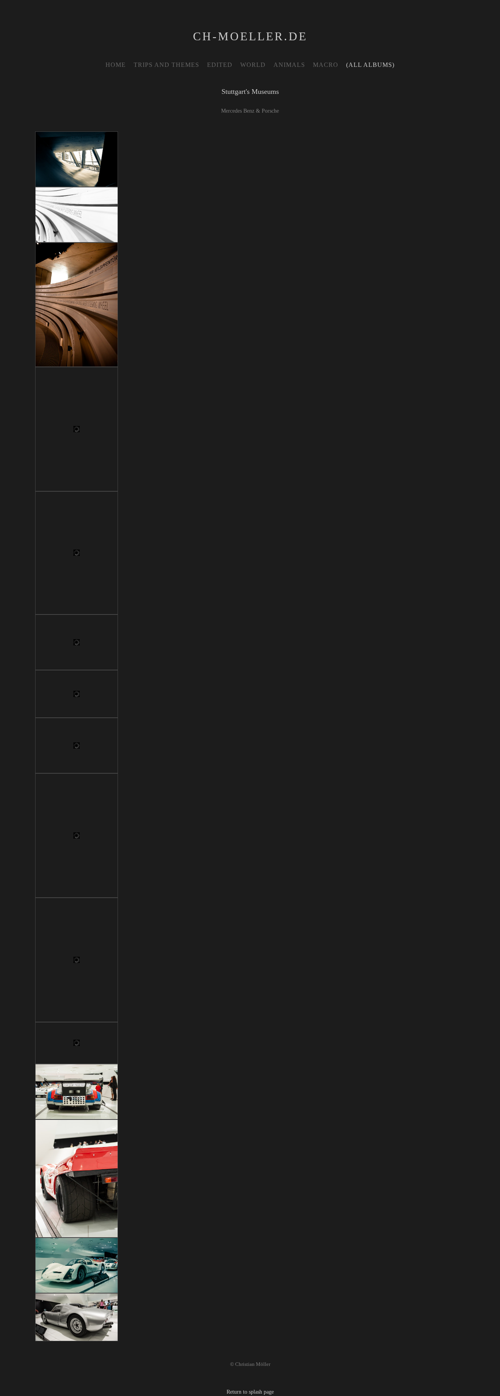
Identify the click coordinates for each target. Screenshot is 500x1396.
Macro (325, 64)
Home (115, 64)
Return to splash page (250, 1392)
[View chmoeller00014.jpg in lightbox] (76, 1265)
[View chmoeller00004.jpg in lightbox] (76, 1317)
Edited (219, 64)
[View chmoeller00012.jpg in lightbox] (76, 1091)
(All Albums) (370, 64)
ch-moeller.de (250, 36)
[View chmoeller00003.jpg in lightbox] (76, 159)
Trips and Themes (166, 64)
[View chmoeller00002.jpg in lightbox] (76, 215)
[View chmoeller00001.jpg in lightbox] (76, 305)
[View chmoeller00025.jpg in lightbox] (76, 552)
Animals (289, 64)
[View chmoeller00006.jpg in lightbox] (76, 642)
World (253, 64)
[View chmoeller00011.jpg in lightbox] (76, 1043)
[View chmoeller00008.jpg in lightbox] (76, 745)
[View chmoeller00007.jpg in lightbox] (76, 694)
